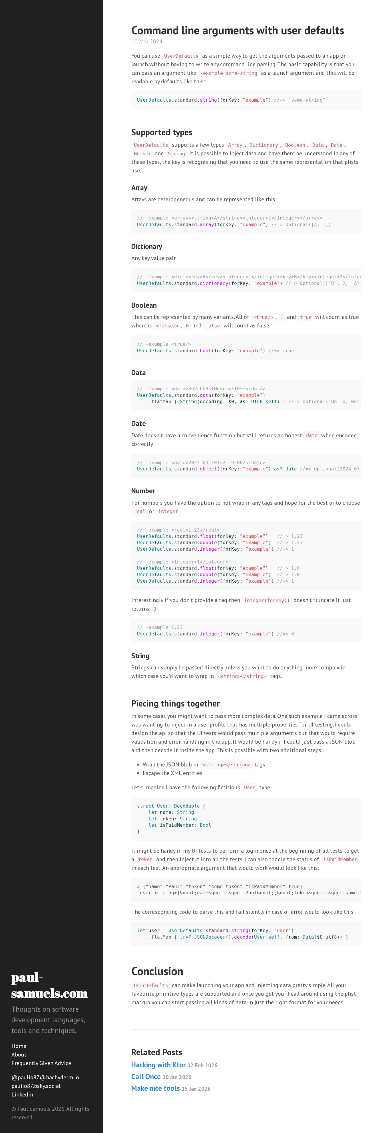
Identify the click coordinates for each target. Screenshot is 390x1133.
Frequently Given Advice (41, 1063)
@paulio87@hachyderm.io (45, 1077)
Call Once (161, 1076)
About (19, 1054)
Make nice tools (171, 1088)
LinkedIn (22, 1094)
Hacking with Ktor (174, 1064)
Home (18, 1046)
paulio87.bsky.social (36, 1086)
